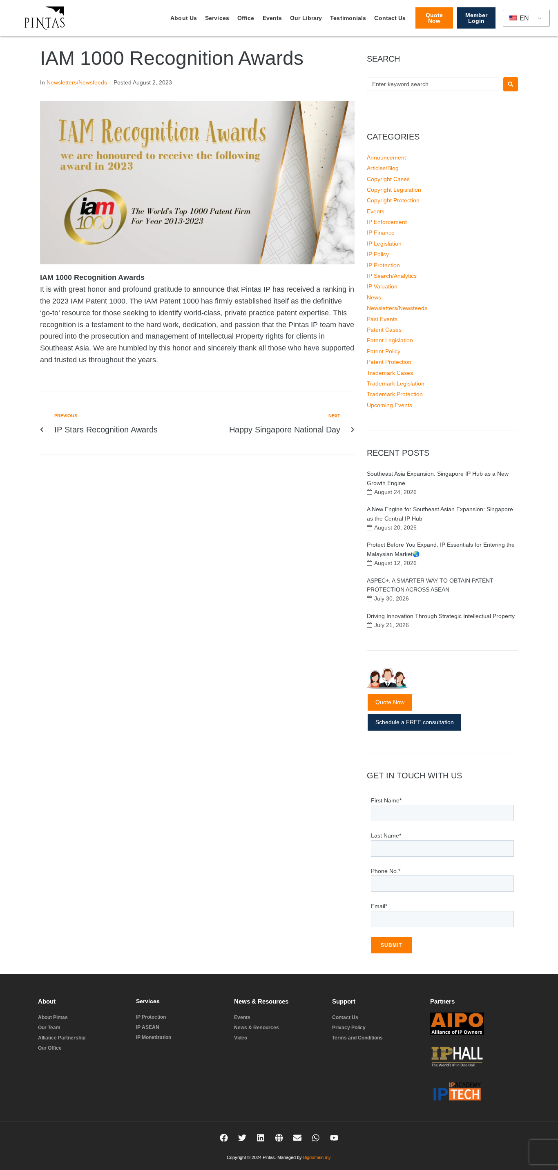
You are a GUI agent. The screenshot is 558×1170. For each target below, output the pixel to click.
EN (523, 18)
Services (217, 18)
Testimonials (348, 18)
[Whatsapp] (316, 1138)
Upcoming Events (389, 405)
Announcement (386, 157)
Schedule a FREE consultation (414, 722)
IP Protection (383, 265)
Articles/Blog (383, 168)
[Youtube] (334, 1138)
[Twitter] (242, 1138)
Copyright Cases (388, 179)
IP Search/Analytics (392, 276)
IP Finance (381, 232)
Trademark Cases (390, 373)
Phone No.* (385, 871)
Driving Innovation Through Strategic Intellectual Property (441, 616)
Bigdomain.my (316, 1157)
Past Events (382, 319)
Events (272, 18)
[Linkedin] (260, 1138)
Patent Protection (389, 362)
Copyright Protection (393, 200)
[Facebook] (224, 1138)
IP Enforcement (387, 222)
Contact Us (390, 18)
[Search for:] (433, 84)
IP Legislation (384, 243)
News (374, 297)
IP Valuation (382, 286)
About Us (183, 18)
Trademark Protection (395, 394)
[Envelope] (297, 1138)
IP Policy (378, 254)
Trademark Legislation (395, 383)
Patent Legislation (390, 340)
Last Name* (386, 835)
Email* (379, 906)
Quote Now (389, 702)
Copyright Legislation (394, 189)
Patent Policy (383, 351)
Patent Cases (384, 329)
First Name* (386, 800)
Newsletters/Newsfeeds (77, 82)
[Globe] (279, 1138)
